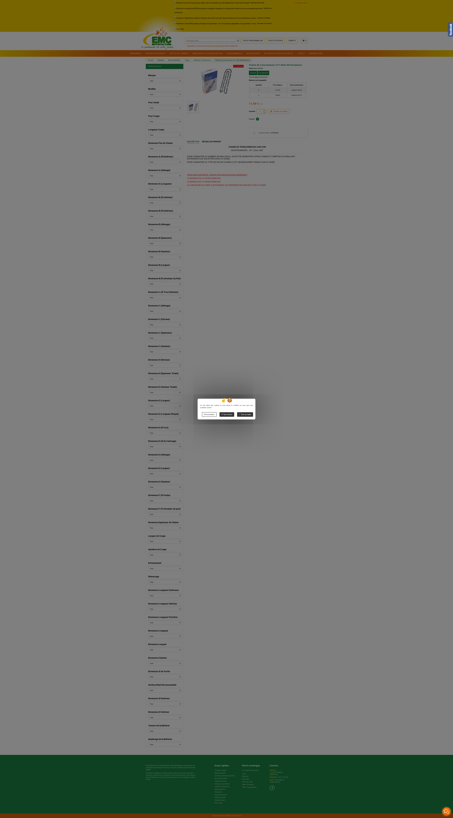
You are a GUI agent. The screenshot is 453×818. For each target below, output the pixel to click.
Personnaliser (209, 414)
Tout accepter (245, 414)
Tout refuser (227, 414)
